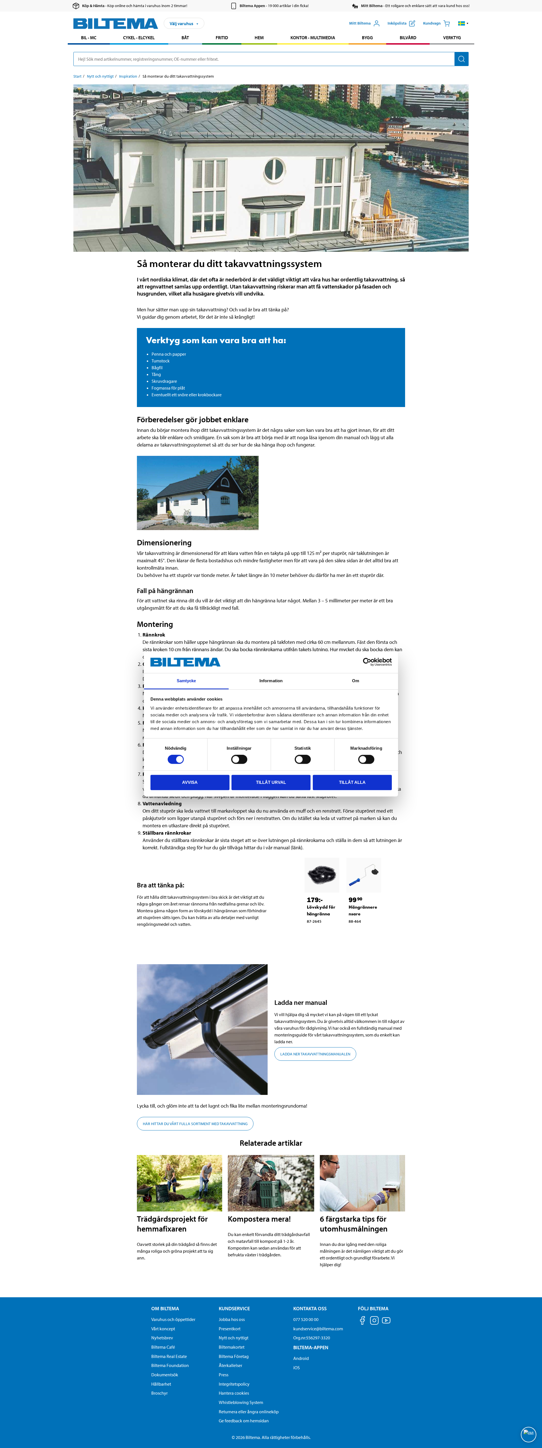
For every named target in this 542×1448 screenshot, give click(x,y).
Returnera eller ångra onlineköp (249, 1411)
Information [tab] (271, 680)
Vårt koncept (163, 1328)
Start (77, 76)
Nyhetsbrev (162, 1337)
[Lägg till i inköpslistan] (311, 934)
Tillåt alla (352, 782)
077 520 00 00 (305, 1319)
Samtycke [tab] (186, 680)
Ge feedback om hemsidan (244, 1420)
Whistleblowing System (241, 1402)
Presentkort (230, 1328)
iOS (296, 1367)
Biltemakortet (231, 1347)
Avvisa (190, 782)
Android (301, 1358)
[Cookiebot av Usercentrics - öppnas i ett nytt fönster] (367, 662)
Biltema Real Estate (169, 1356)
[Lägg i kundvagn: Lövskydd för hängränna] (326, 934)
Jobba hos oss (232, 1319)
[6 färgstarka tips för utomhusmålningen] (362, 1183)
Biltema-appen (310, 1347)
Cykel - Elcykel (139, 37)
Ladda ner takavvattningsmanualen (315, 1054)
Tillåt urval (271, 782)
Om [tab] (355, 680)
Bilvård (408, 37)
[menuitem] (89, 38)
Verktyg (452, 37)
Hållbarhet (161, 1384)
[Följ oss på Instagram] (374, 1321)
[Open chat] (529, 1435)
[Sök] (461, 59)
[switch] (239, 759)
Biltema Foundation (170, 1365)
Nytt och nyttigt (100, 76)
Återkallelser (230, 1365)
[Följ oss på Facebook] (362, 1321)
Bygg (367, 37)
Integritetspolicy (234, 1384)
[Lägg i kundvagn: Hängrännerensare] (367, 934)
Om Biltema (165, 1308)
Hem (259, 37)
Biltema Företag (234, 1356)
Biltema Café (163, 1347)
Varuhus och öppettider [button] (173, 1319)
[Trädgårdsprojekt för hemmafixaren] (179, 1183)
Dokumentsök (164, 1374)
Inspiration (128, 76)
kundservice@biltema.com (318, 1328)
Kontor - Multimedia (312, 37)
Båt (185, 37)
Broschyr (159, 1393)
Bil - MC (88, 37)
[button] (463, 23)
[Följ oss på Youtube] (386, 1323)
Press (223, 1374)
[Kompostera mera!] (271, 1183)
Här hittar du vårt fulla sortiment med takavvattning (195, 1123)
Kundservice (234, 1308)
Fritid (222, 37)
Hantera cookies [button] (234, 1393)
